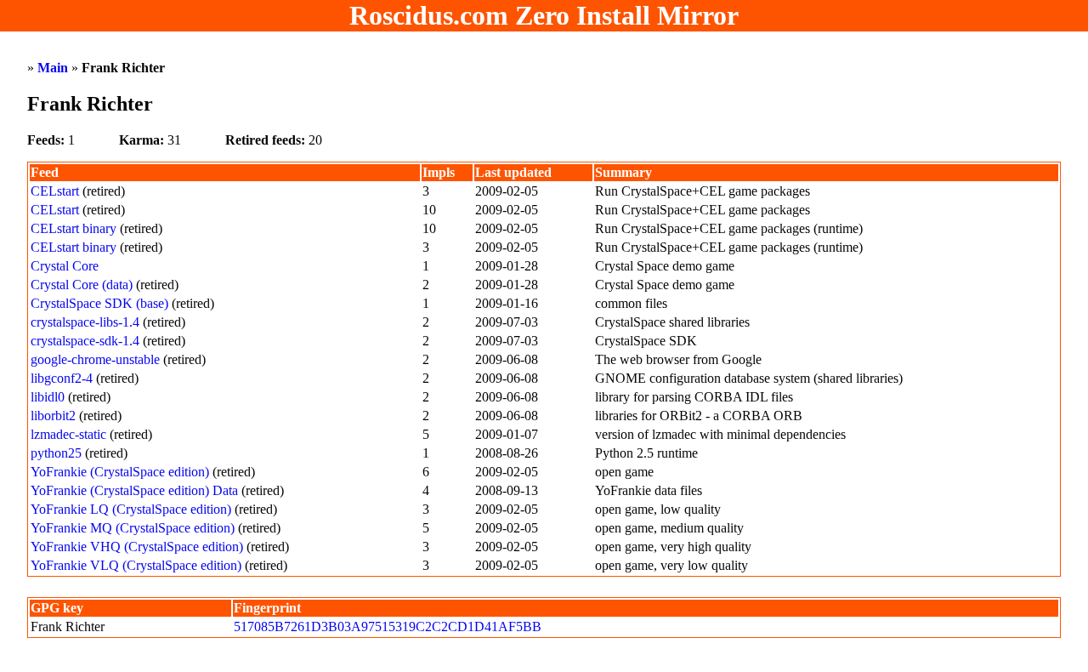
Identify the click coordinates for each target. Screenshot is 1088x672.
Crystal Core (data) (82, 284)
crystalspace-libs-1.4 (85, 322)
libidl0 (48, 397)
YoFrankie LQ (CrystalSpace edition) (131, 509)
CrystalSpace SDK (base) (99, 303)
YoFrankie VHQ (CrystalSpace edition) (137, 546)
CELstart (55, 191)
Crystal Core (65, 266)
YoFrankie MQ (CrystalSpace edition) (133, 528)
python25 (56, 453)
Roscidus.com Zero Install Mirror (544, 15)
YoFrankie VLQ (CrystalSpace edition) (136, 565)
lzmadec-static (68, 434)
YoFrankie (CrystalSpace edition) (120, 471)
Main (52, 67)
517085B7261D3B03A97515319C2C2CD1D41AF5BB (387, 626)
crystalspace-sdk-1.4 (85, 340)
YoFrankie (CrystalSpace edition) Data (134, 490)
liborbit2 (53, 415)
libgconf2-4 (62, 378)
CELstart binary (73, 228)
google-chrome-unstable (95, 359)
